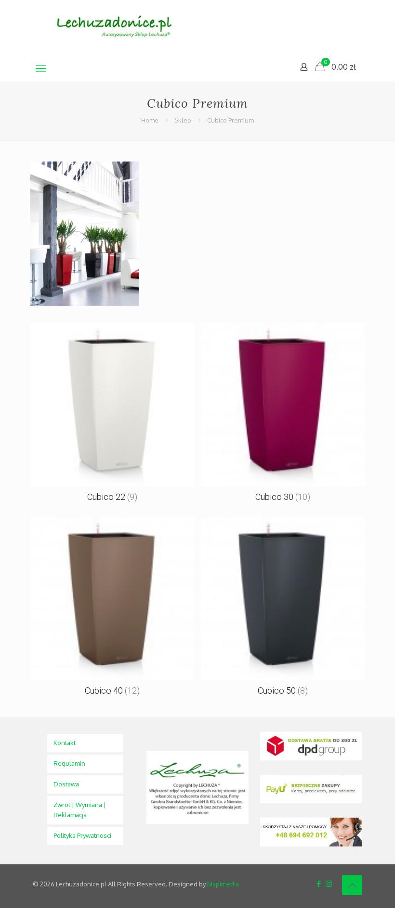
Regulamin (69, 763)
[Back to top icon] (352, 885)
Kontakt (64, 742)
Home (149, 120)
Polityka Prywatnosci (82, 835)
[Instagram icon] (328, 883)
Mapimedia (223, 884)
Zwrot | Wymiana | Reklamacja (79, 810)
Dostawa (66, 784)
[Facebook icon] (318, 883)
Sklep (182, 120)
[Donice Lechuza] (119, 27)
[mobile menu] (41, 68)
